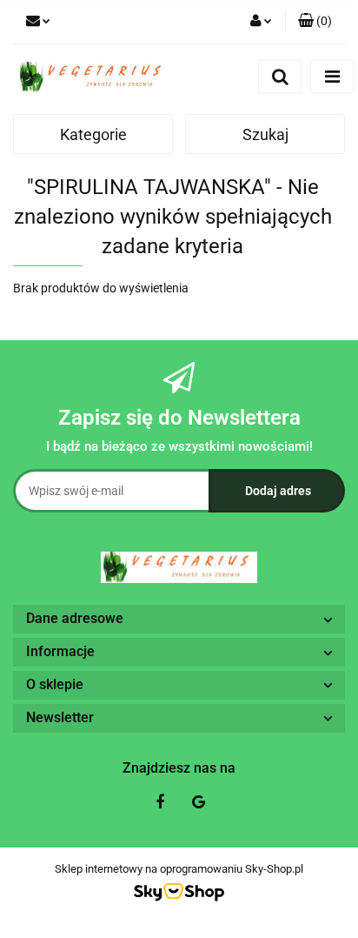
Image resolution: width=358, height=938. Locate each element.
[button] (315, 22)
